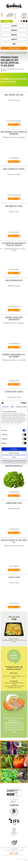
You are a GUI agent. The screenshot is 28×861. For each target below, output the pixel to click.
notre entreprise (7, 21)
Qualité (14, 39)
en (24, 21)
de (26, 21)
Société (14, 26)
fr (21, 21)
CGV (12, 854)
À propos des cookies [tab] (21, 406)
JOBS (14, 44)
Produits (14, 30)
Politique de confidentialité (19, 854)
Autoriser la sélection (14, 453)
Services (14, 35)
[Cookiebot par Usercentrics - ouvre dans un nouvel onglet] (20, 403)
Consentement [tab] (5, 406)
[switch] (24, 435)
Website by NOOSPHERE (22, 859)
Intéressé (11, 124)
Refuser (14, 457)
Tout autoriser (14, 449)
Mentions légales (7, 854)
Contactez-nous (14, 851)
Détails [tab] (12, 406)
